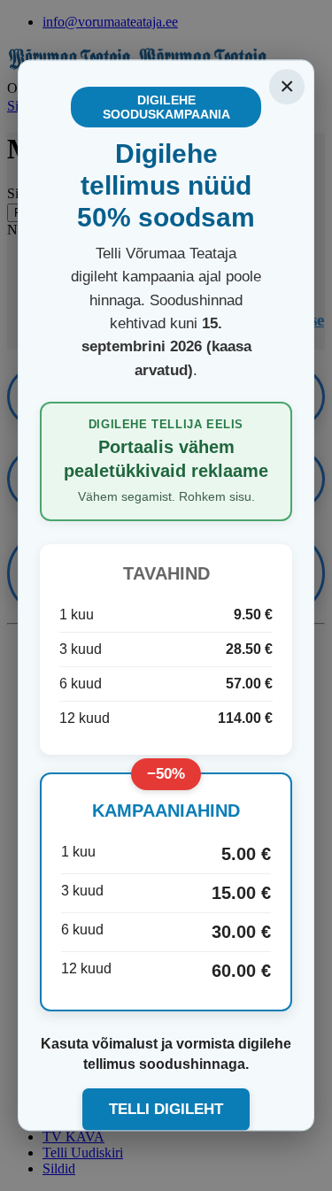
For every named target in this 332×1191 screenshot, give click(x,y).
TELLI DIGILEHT (166, 1109)
